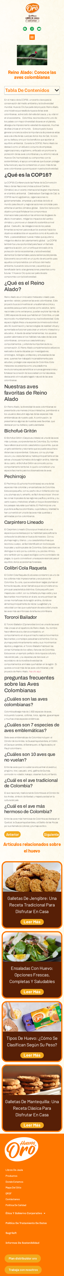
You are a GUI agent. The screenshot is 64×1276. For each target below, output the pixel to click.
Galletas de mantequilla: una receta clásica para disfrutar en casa (32, 1108)
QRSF (9, 1193)
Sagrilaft (11, 1233)
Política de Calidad (16, 1205)
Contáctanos (13, 1199)
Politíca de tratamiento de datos (26, 1223)
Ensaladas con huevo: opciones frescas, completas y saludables (32, 974)
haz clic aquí (35, 671)
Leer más (32, 921)
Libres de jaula (14, 1169)
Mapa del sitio (13, 1187)
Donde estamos (14, 1181)
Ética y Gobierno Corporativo (24, 1213)
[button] (32, 37)
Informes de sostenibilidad (22, 1242)
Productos (11, 1175)
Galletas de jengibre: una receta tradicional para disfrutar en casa (32, 904)
